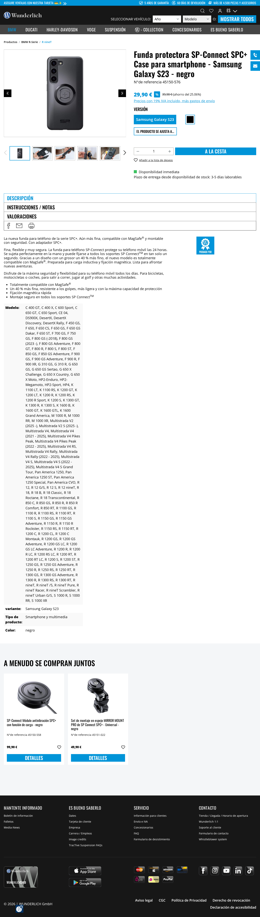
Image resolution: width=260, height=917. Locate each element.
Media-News (12, 827)
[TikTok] (249, 870)
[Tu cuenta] (220, 10)
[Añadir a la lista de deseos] (59, 747)
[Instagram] (215, 870)
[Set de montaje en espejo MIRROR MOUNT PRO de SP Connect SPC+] (98, 696)
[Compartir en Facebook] (8, 226)
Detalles (34, 758)
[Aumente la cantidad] (170, 151)
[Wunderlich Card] (21, 877)
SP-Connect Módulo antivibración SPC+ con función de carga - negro (31, 722)
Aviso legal (144, 900)
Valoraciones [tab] (22, 216)
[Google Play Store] (85, 882)
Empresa (74, 827)
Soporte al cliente (210, 827)
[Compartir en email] (19, 226)
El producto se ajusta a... (155, 131)
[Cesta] (254, 10)
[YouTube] (226, 870)
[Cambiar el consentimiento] (19, 909)
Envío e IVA (141, 821)
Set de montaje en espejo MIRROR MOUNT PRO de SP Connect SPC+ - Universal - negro (97, 724)
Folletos (9, 821)
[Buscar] (202, 10)
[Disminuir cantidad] (138, 151)
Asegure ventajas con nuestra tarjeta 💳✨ (33, 3)
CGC (162, 900)
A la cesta (216, 151)
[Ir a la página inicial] (23, 15)
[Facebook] (203, 870)
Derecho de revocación (231, 900)
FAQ (136, 833)
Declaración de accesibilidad (233, 907)
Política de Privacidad (189, 900)
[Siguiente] (122, 93)
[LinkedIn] (238, 870)
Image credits (77, 839)
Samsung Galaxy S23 (155, 119)
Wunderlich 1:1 (208, 821)
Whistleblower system (213, 839)
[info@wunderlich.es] (255, 66)
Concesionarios (143, 827)
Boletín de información (18, 815)
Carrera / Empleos (80, 833)
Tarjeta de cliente (80, 821)
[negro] (190, 119)
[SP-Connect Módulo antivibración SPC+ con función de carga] (34, 696)
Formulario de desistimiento (152, 839)
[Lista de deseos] (211, 10)
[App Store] (85, 870)
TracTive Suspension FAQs (85, 845)
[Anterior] (7, 93)
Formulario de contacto (213, 833)
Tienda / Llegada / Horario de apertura (223, 815)
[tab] (130, 198)
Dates (72, 815)
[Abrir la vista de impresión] (31, 226)
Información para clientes (150, 815)
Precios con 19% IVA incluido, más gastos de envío (174, 101)
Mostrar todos (237, 19)
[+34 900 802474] (255, 55)
